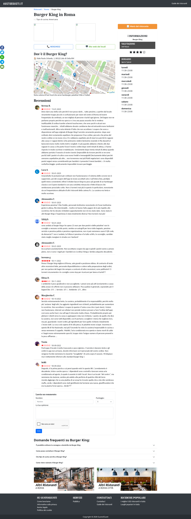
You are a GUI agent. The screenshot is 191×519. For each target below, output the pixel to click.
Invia (39, 431)
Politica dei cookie (44, 510)
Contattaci (101, 502)
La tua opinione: (42, 405)
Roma (46, 9)
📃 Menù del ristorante (137, 26)
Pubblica (76, 502)
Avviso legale (42, 507)
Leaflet (112, 92)
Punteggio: (100, 398)
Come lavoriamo (44, 502)
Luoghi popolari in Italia (130, 505)
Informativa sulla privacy (47, 505)
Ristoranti (38, 9)
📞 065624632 (53, 47)
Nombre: (39, 398)
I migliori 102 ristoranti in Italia (133, 502)
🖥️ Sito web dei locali (95, 47)
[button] (74, 75)
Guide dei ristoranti (179, 4)
